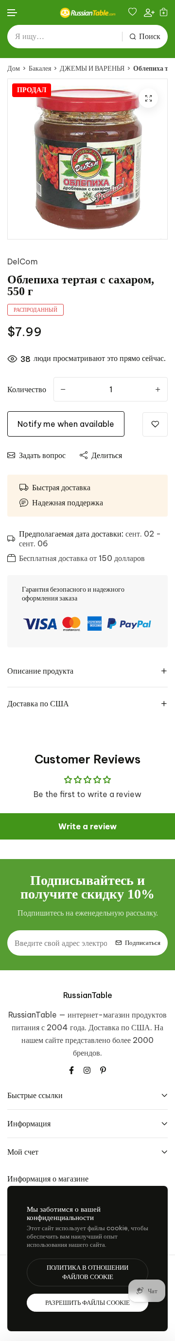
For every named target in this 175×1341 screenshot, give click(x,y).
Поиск (149, 36)
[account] (149, 12)
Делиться (106, 455)
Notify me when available (66, 424)
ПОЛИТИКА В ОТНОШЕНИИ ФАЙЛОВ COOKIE (87, 1272)
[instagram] (87, 1069)
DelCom (22, 261)
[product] (148, 98)
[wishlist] (133, 12)
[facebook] (71, 1069)
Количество (26, 389)
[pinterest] (103, 1069)
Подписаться (142, 942)
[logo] (87, 12)
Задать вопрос (42, 455)
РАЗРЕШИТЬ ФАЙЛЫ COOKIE (87, 1302)
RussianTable (87, 995)
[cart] (163, 12)
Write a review (87, 826)
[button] (12, 13)
